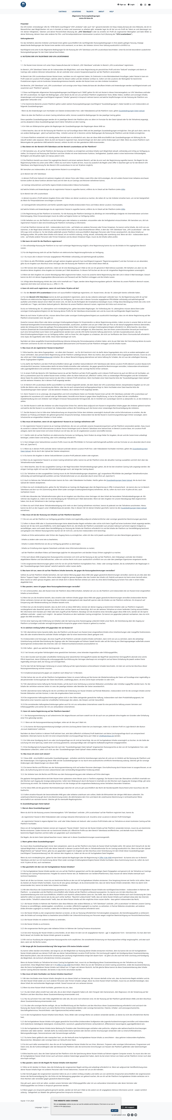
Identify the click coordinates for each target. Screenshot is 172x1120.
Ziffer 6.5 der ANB (64, 965)
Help (111, 11)
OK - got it (114, 1110)
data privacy (67, 1106)
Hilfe (123, 189)
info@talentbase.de (44, 357)
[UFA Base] (23, 4)
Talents (89, 11)
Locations (76, 11)
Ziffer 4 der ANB (105, 857)
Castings (62, 11)
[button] (45, 1107)
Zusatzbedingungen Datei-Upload (131, 111)
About (101, 11)
